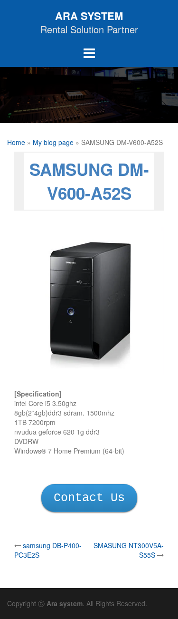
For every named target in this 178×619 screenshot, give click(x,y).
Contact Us (89, 498)
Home (16, 142)
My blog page (53, 142)
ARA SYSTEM (89, 15)
